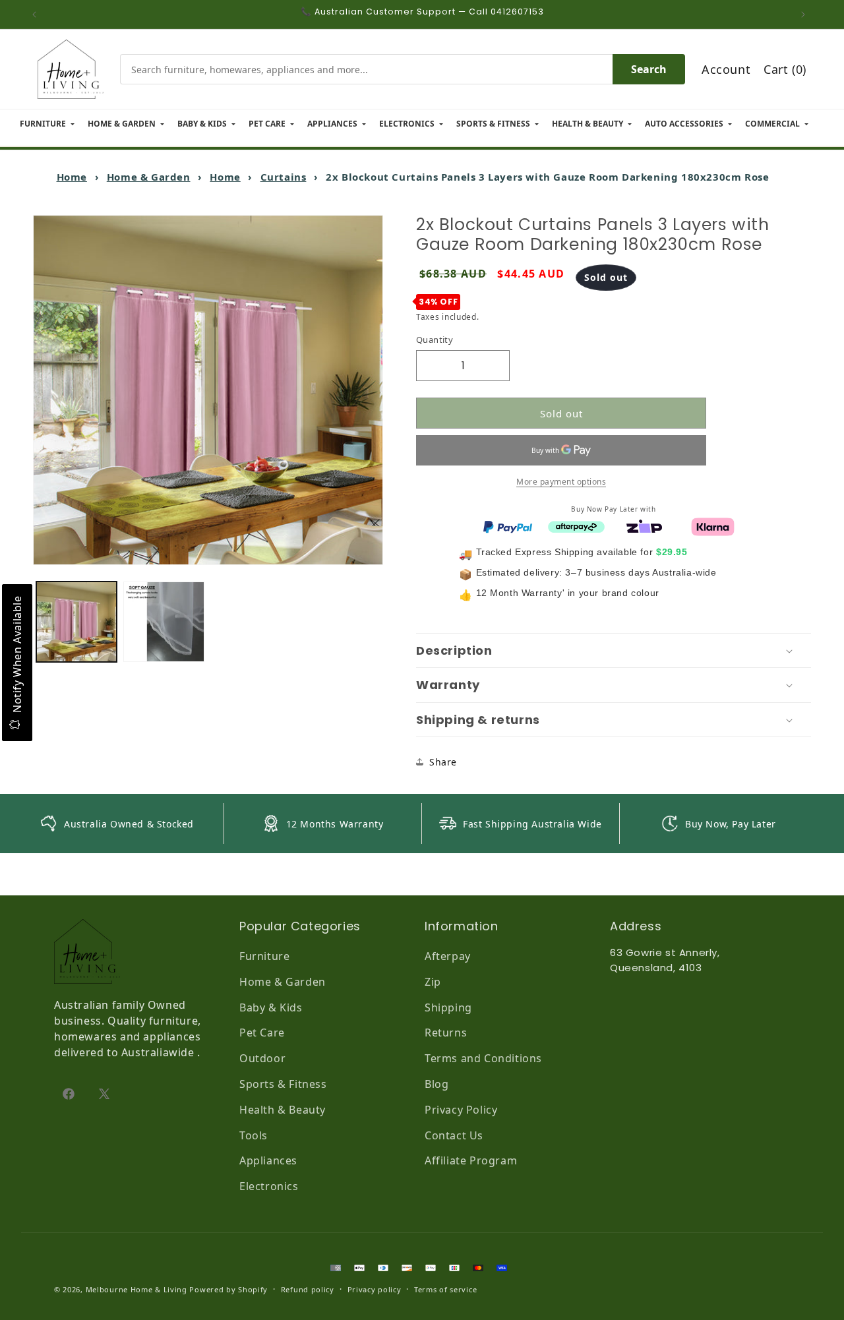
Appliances (268, 1160)
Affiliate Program (471, 1160)
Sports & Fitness (283, 1084)
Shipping (448, 1007)
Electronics (269, 1186)
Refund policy (307, 1289)
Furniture (264, 956)
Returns (446, 1032)
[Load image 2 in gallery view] (163, 622)
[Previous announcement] (37, 14)
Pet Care (262, 1032)
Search (649, 69)
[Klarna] (712, 525)
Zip (433, 982)
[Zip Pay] (644, 525)
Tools (253, 1135)
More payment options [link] (561, 481)
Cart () (785, 69)
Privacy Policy (461, 1109)
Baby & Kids (271, 1007)
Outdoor (262, 1058)
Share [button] (443, 762)
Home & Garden (149, 176)
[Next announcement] (806, 14)
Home (72, 176)
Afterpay (448, 956)
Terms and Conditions (483, 1058)
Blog (436, 1084)
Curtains (283, 176)
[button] (613, 651)
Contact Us (454, 1135)
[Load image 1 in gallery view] (76, 622)
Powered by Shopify (228, 1289)
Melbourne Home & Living (136, 1289)
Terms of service (445, 1289)
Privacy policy (374, 1289)
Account (726, 69)
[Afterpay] (576, 525)
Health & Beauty (282, 1109)
